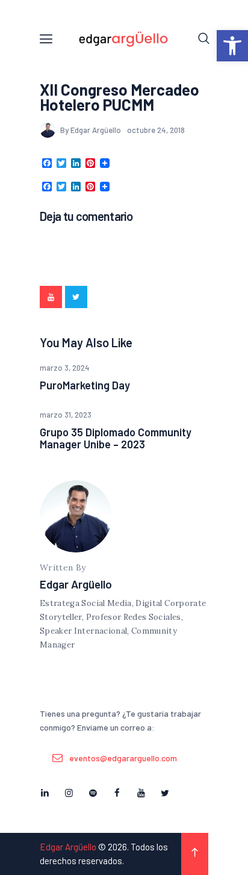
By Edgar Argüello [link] (91, 130)
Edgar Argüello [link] (76, 584)
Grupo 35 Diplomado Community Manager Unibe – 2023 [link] (115, 438)
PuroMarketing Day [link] (85, 385)
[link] (232, 45)
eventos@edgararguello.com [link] (123, 758)
